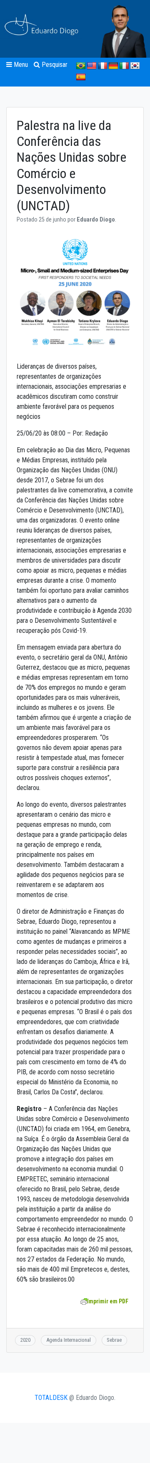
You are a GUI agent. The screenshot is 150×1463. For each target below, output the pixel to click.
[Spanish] (81, 77)
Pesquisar (54, 65)
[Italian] (124, 66)
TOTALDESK (51, 1398)
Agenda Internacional (68, 1340)
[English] (92, 66)
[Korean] (135, 66)
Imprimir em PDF (107, 1301)
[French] (103, 66)
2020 (25, 1340)
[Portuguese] (81, 66)
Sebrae (114, 1340)
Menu (20, 65)
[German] (113, 66)
